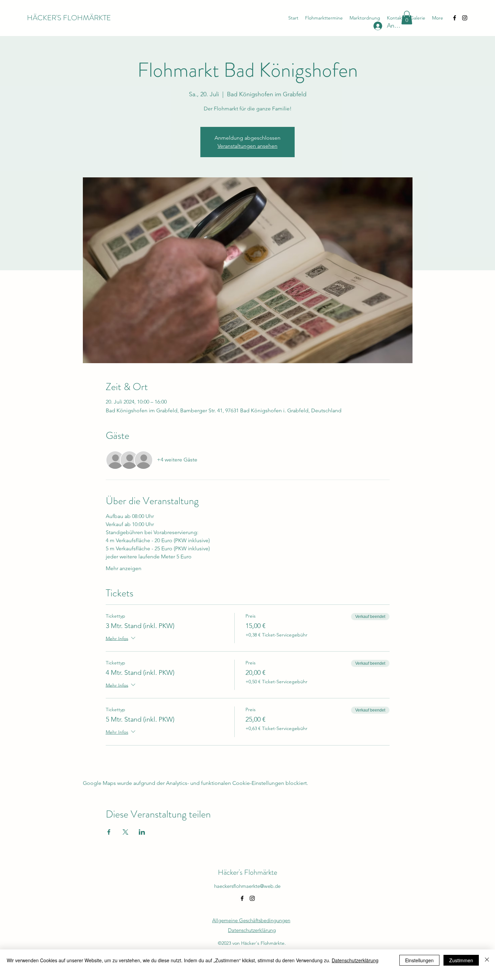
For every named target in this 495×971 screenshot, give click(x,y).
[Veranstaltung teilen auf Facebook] (109, 832)
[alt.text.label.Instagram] (464, 17)
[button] (406, 18)
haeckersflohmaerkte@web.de (247, 886)
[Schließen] (487, 960)
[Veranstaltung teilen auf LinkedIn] (142, 832)
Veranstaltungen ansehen (247, 146)
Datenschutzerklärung (355, 960)
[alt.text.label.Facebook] (454, 17)
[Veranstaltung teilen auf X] (125, 832)
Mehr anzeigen (123, 568)
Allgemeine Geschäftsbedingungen (251, 920)
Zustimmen (461, 960)
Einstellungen (419, 960)
